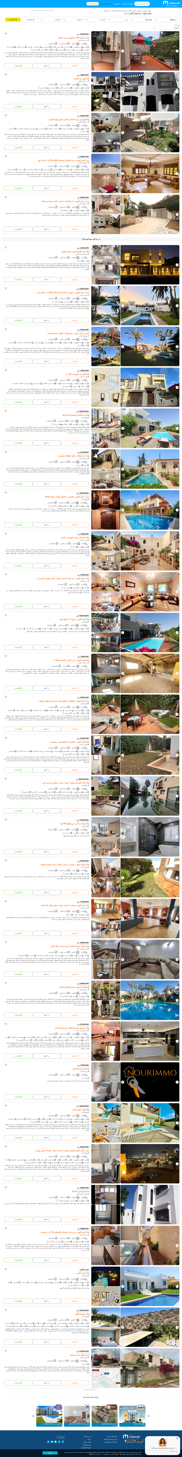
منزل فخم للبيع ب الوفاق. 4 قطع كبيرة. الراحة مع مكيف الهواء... (63, 701)
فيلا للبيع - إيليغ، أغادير (80, 1110)
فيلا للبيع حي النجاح (81, 79)
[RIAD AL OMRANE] (140, 1407)
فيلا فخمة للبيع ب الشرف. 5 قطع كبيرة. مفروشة (69, 742)
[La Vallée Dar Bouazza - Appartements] (58, 1407)
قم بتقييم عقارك (142, 4)
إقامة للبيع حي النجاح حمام (36, 10)
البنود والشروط (87, 1445)
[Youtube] (52, 1441)
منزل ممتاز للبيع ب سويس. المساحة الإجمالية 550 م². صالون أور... (62, 292)
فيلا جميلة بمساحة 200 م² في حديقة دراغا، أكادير (69, 946)
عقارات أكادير (136, 11)
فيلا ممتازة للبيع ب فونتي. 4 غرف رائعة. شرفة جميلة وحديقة (65, 864)
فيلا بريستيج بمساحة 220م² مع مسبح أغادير (72, 1028)
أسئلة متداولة (87, 1442)
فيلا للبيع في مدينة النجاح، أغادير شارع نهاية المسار (69, 119)
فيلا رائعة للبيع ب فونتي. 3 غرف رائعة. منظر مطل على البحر (65, 905)
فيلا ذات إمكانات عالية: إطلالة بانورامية (73, 456)
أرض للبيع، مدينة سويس (79, 1355)
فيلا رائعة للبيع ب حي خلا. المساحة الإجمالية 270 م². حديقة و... (64, 1232)
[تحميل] (133, 1438)
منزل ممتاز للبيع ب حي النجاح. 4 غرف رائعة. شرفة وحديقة (65, 201)
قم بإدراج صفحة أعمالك (110, 1439)
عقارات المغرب (146, 11)
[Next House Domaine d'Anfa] (112, 1407)
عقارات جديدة (127, 4)
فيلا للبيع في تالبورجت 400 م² (77, 374)
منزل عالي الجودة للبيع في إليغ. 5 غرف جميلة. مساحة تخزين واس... (62, 1150)
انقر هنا (102, 1454)
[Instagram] (48, 1441)
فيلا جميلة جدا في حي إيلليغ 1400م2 (74, 824)
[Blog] (55, 1441)
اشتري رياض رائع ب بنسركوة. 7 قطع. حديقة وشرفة (68, 333)
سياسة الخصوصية (86, 1447)
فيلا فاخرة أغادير (82, 1273)
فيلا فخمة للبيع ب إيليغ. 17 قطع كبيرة (74, 619)
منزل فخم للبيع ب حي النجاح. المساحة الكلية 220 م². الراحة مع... (63, 160)
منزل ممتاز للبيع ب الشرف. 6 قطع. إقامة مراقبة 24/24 (67, 497)
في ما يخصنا (87, 1436)
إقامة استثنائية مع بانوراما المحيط (75, 415)
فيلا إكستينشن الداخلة (80, 1191)
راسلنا (89, 1439)
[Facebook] (62, 1441)
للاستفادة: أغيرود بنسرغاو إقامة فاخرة (74, 987)
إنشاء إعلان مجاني (92, 3)
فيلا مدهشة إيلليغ (82, 1314)
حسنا (50, 1453)
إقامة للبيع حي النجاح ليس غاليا (48, 10)
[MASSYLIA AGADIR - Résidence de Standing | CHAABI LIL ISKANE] (87, 1407)
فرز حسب (176, 25)
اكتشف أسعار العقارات (110, 1442)
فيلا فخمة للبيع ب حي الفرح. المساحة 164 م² (71, 660)
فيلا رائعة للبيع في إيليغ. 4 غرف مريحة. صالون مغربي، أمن (65, 783)
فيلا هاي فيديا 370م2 (81, 1069)
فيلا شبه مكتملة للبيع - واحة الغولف (75, 251)
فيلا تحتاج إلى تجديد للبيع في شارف (75, 538)
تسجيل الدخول (105, 4)
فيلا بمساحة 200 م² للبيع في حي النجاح (73, 38)
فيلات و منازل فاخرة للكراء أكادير (121, 11)
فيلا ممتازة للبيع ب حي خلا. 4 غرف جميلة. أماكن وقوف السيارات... (62, 578)
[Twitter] (59, 1441)
